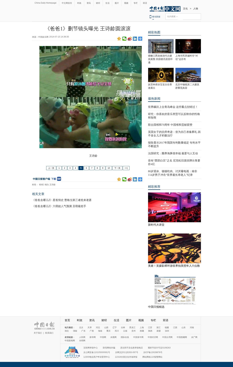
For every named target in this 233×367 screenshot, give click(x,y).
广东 (83, 331)
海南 (100, 331)
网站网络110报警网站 (152, 357)
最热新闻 (154, 98)
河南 (192, 327)
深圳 (167, 331)
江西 (175, 327)
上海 (142, 327)
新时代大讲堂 (156, 224)
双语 (145, 3)
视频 (126, 3)
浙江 (158, 327)
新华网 (93, 337)
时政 (79, 3)
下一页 (117, 168)
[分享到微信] (124, 39)
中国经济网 (153, 337)
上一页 (51, 168)
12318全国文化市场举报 (126, 357)
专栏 (136, 3)
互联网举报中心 (90, 348)
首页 (67, 320)
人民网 (82, 337)
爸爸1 (41, 184)
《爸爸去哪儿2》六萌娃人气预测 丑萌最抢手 (59, 206)
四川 (117, 331)
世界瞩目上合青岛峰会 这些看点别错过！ (173, 106)
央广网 (194, 337)
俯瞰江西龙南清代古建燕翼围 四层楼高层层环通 (160, 59)
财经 (98, 3)
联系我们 (49, 333)
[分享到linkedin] (135, 39)
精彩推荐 (154, 186)
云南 (125, 331)
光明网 (82, 340)
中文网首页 (67, 3)
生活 (107, 3)
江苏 (150, 327)
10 (109, 168)
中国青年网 (138, 337)
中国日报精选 (156, 306)
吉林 (123, 327)
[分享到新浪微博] (130, 39)
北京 (81, 327)
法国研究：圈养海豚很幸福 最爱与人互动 (173, 153)
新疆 (159, 331)
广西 (92, 331)
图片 (117, 3)
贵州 (134, 331)
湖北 (67, 331)
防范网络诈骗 (109, 348)
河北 (98, 327)
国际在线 (125, 337)
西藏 (142, 331)
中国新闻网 (70, 340)
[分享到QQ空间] (119, 39)
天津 (90, 327)
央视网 (113, 337)
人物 (195, 8)
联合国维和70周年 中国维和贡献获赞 (170, 124)
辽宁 (115, 327)
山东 (183, 327)
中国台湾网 (167, 337)
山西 (106, 327)
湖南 (75, 331)
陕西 (150, 331)
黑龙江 (132, 327)
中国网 (103, 337)
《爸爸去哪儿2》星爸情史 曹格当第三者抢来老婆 (62, 200)
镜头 (47, 184)
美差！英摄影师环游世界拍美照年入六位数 (174, 265)
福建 (167, 327)
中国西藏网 (182, 337)
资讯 (89, 3)
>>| (126, 168)
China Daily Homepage (45, 3)
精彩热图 (154, 32)
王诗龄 (52, 184)
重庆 (108, 331)
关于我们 (38, 333)
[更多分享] (140, 39)
